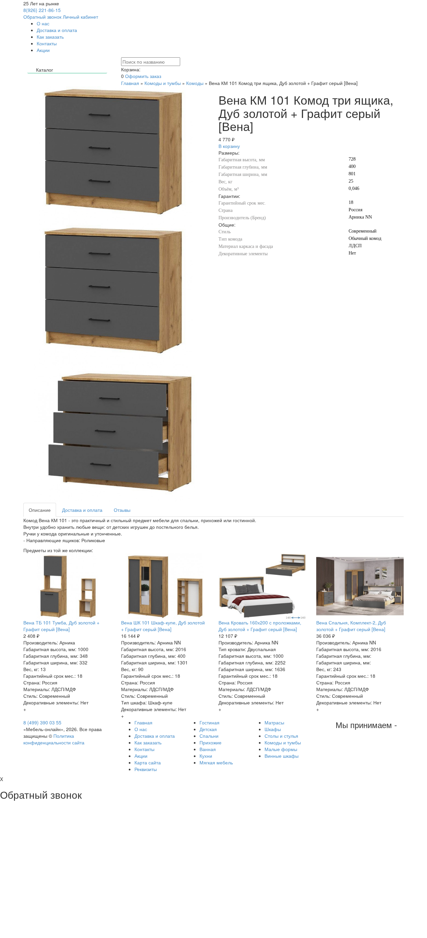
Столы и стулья (281, 735)
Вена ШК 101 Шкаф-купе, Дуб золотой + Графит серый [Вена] (163, 625)
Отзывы (122, 509)
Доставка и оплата (57, 30)
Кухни (205, 755)
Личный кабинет (80, 16)
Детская (208, 729)
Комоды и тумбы (162, 83)
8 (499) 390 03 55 (42, 722)
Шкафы (273, 729)
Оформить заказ (143, 76)
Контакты (47, 43)
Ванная (207, 749)
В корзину (229, 146)
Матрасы (274, 722)
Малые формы (281, 749)
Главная (130, 83)
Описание (40, 509)
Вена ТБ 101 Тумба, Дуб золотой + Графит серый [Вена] (61, 625)
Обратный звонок (42, 16)
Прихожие (210, 742)
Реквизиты (145, 769)
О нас (43, 23)
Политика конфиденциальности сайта (53, 739)
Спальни (209, 735)
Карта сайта (147, 762)
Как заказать (50, 36)
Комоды (194, 83)
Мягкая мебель (216, 762)
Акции (43, 50)
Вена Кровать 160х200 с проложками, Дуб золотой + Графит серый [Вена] (260, 625)
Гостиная (209, 722)
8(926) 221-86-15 (42, 10)
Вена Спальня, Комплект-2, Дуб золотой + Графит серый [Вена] (351, 625)
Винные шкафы (282, 755)
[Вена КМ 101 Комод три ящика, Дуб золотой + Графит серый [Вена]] (115, 294)
